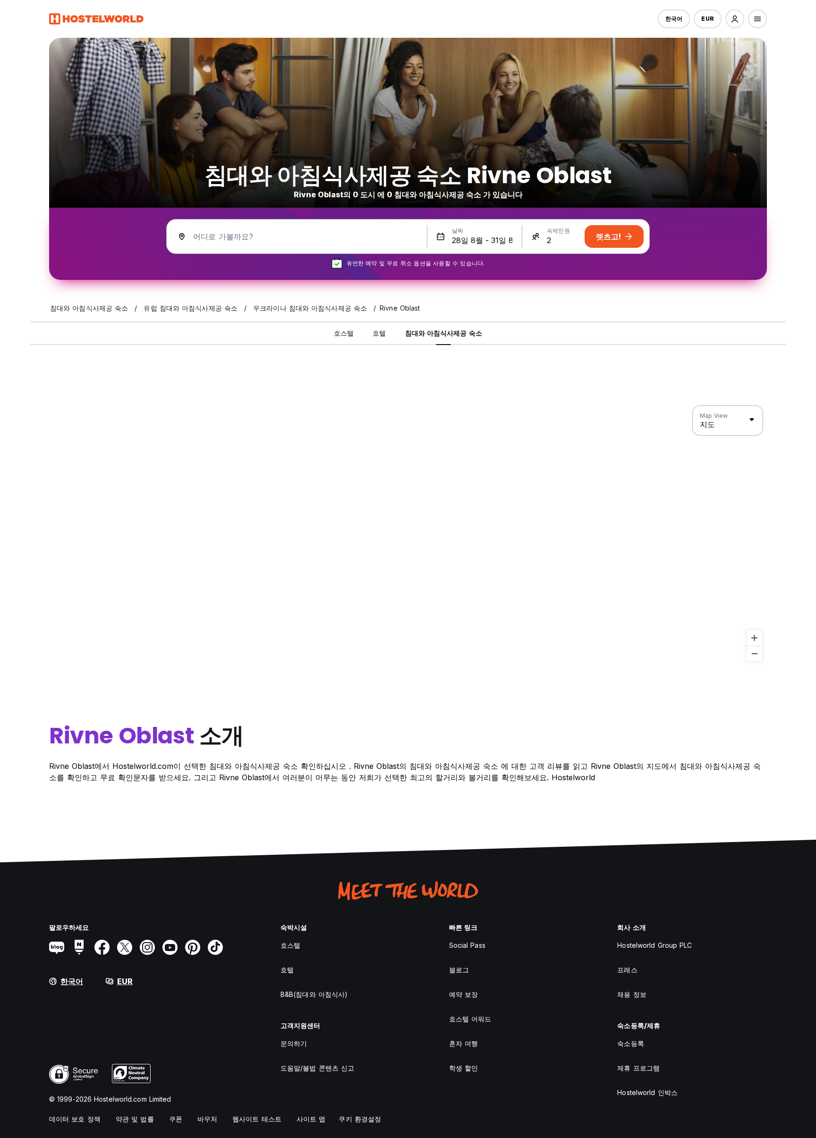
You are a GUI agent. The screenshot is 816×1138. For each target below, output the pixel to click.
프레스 (627, 970)
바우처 (207, 1119)
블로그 (459, 970)
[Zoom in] (754, 638)
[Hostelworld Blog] (56, 947)
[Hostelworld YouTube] (170, 947)
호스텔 (290, 945)
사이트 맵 (311, 1119)
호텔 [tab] (379, 333)
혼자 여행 (463, 1043)
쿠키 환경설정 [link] (360, 1119)
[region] (408, 534)
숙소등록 (630, 1043)
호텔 (287, 970)
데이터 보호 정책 (75, 1119)
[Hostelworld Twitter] (124, 947)
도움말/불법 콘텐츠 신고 (317, 1068)
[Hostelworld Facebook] (102, 947)
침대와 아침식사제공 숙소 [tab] (443, 333)
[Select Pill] (734, 18)
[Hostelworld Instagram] (147, 947)
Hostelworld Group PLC (654, 945)
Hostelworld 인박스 (647, 1092)
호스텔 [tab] (344, 333)
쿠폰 (175, 1119)
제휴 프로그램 (638, 1068)
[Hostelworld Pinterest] (192, 947)
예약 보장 (463, 994)
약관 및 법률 (135, 1119)
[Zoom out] (754, 653)
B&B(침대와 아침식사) (314, 994)
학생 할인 (463, 1068)
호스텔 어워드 (470, 1019)
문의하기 (293, 1043)
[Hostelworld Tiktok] (215, 947)
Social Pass (467, 945)
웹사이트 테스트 (256, 1119)
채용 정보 (631, 994)
